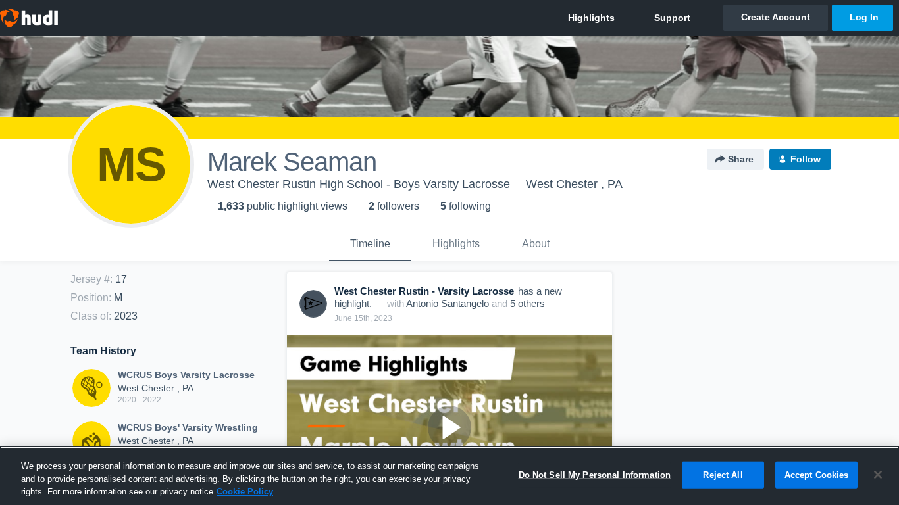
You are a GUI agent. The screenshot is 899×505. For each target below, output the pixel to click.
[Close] (877, 474)
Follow (805, 159)
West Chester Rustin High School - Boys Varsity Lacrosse (358, 184)
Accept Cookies (816, 474)
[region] (449, 475)
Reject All (722, 474)
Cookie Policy (245, 491)
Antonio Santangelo (447, 303)
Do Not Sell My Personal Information (595, 474)
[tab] (370, 244)
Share (741, 159)
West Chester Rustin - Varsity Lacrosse (424, 291)
